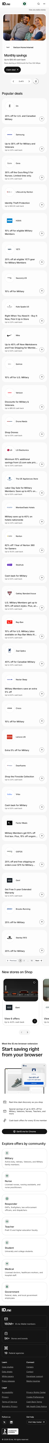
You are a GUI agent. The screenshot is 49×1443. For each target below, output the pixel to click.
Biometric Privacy (9, 1406)
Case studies (7, 1367)
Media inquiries (33, 1381)
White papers (8, 1376)
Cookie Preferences (35, 1397)
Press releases (8, 1381)
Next (37, 961)
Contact (29, 1371)
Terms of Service (9, 1402)
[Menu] (44, 3)
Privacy (5, 1397)
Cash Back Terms (34, 1402)
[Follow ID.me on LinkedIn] (11, 1422)
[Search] (38, 3)
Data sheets (7, 1371)
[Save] (34, 982)
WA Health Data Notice (36, 1406)
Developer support (34, 1376)
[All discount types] (24, 3)
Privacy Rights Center (36, 1392)
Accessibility (7, 1392)
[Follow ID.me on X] (4, 1422)
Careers (29, 1367)
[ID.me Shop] (7, 3)
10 (32, 961)
